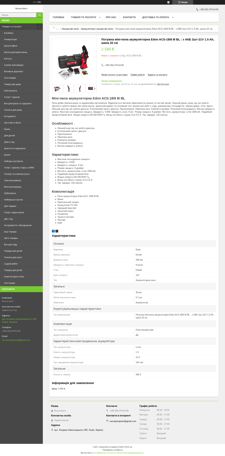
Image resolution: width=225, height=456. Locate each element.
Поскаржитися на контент (105, 453)
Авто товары (11, 238)
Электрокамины (12, 180)
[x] (57, 231)
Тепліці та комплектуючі (17, 173)
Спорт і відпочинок (14, 212)
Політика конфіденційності (131, 453)
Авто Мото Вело (12, 122)
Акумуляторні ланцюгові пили (97, 28)
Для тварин (10, 205)
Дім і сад (8, 218)
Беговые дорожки (13, 71)
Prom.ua (128, 447)
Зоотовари (10, 77)
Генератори (10, 39)
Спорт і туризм (12, 97)
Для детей (9, 135)
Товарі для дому (12, 84)
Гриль (7, 129)
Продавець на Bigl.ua (113, 450)
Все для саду (10, 244)
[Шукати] (39, 14)
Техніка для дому (13, 109)
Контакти (129, 17)
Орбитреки (10, 193)
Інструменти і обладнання (17, 225)
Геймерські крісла (13, 199)
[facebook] (53, 231)
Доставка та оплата (155, 17)
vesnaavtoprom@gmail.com (16, 339)
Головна (58, 17)
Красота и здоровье (15, 148)
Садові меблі (10, 263)
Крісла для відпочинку (15, 52)
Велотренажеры (12, 186)
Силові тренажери (13, 64)
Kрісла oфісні (10, 45)
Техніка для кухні (13, 257)
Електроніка (10, 90)
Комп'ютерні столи (14, 276)
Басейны (8, 32)
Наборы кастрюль (13, 161)
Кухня (7, 154)
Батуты (8, 58)
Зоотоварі (9, 282)
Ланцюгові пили (70, 28)
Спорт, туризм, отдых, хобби (19, 167)
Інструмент (10, 116)
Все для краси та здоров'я (17, 103)
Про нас (111, 17)
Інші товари (10, 231)
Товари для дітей (13, 250)
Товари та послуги (11, 26)
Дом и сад (9, 141)
